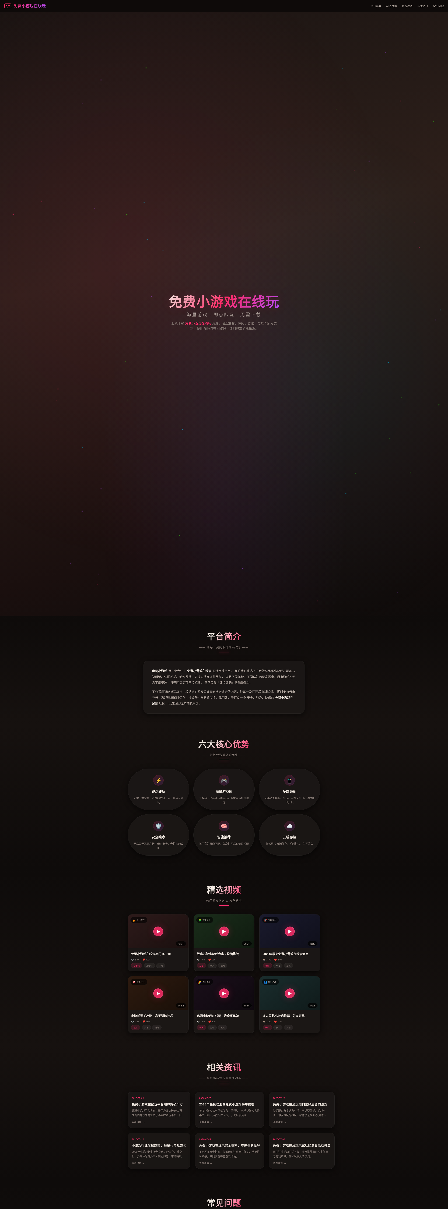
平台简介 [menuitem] (376, 6)
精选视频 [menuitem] (407, 6)
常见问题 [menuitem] (438, 6)
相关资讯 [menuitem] (423, 6)
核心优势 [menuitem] (391, 6)
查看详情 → (138, 1122)
